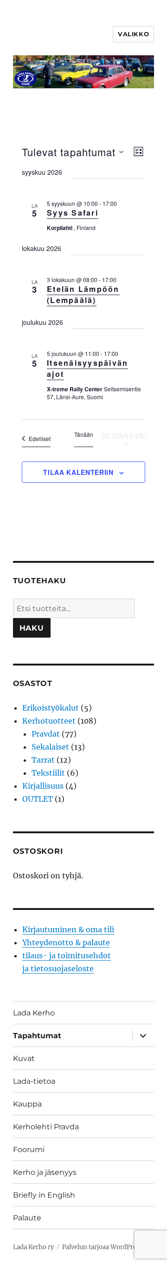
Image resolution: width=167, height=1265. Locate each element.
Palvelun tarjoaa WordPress (102, 1247)
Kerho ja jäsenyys (45, 1172)
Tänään (83, 434)
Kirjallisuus (43, 786)
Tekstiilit (48, 772)
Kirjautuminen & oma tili (68, 929)
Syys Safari (72, 212)
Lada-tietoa (34, 1081)
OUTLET (37, 799)
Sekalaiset (50, 746)
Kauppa (27, 1104)
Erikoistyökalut (50, 707)
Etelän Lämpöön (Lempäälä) (83, 294)
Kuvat (24, 1058)
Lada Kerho (34, 1012)
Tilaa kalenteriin (78, 472)
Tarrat (43, 759)
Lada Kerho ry (33, 1247)
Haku (31, 628)
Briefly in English (44, 1195)
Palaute (27, 1217)
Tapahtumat (37, 1035)
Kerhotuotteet (49, 720)
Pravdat (46, 733)
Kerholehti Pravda (46, 1126)
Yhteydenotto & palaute (66, 942)
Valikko (133, 34)
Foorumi (29, 1149)
